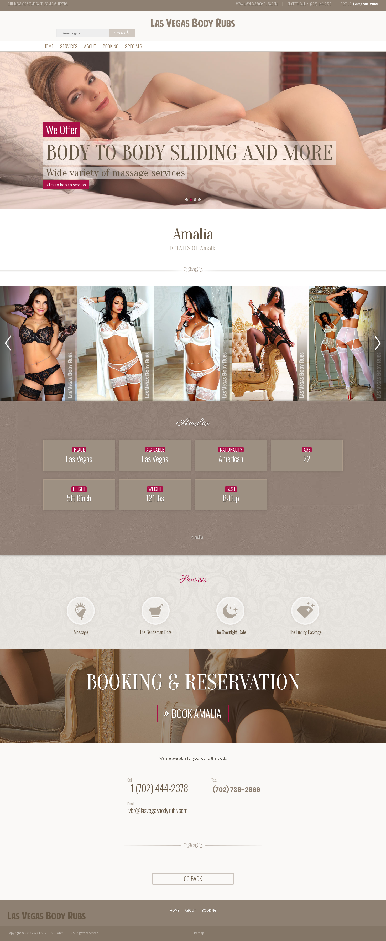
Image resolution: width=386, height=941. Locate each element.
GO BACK (193, 878)
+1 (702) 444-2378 (157, 788)
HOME (48, 46)
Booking (110, 46)
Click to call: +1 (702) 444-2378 (309, 3)
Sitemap (198, 933)
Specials (133, 46)
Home (174, 910)
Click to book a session (66, 184)
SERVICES (68, 46)
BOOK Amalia (196, 713)
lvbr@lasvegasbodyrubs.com (157, 810)
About (90, 46)
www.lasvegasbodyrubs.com (257, 3)
